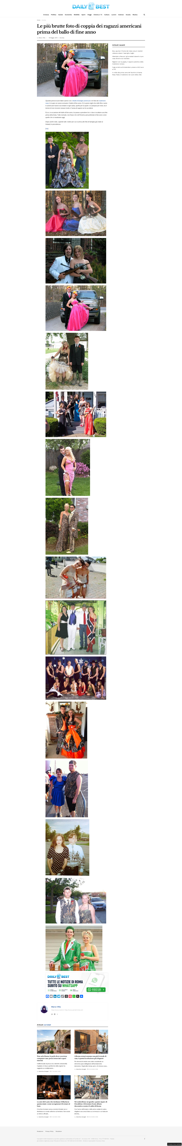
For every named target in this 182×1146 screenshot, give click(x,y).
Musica (135, 15)
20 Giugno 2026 (93, 1117)
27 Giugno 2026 (55, 1071)
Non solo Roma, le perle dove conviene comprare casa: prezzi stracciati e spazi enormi (52, 1058)
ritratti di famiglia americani (81, 101)
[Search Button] (144, 14)
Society (44, 20)
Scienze (121, 15)
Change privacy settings (174, 1144)
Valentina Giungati (44, 1071)
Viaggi (89, 15)
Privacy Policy (49, 1131)
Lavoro (113, 15)
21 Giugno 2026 (55, 1117)
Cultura (106, 15)
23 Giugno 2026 (93, 1069)
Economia (68, 15)
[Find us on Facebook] (144, 1139)
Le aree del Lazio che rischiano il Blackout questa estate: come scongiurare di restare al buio (53, 1104)
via (47, 128)
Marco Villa (42, 37)
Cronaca (46, 15)
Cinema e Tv (98, 15)
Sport (83, 15)
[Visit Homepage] (91, 6)
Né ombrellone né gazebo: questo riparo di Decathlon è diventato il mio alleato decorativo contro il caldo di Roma (90, 1104)
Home (38, 20)
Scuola (128, 15)
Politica (53, 15)
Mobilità (76, 15)
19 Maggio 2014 (53, 37)
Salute (60, 15)
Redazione (40, 1131)
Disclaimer (59, 1131)
